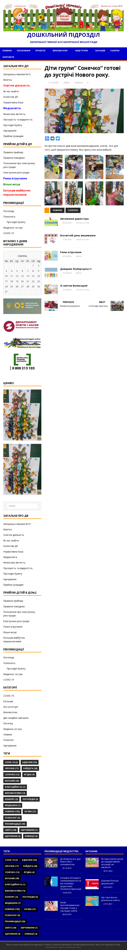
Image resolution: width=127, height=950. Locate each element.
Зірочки (12, 768)
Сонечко (73, 210)
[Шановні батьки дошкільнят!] (92, 887)
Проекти (40, 50)
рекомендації (15, 823)
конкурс (11, 799)
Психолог (8, 739)
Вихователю (60, 50)
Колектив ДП (10, 96)
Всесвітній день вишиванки (78, 235)
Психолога (9, 216)
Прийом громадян (13, 136)
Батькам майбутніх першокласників (16, 193)
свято (10, 830)
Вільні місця (11, 184)
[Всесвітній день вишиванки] (51, 242)
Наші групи (81, 50)
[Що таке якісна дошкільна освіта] (92, 904)
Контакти (8, 57)
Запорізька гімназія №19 (17, 74)
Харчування (9, 130)
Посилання (23, 50)
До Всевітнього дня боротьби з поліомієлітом (70, 861)
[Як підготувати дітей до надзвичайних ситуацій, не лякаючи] (92, 865)
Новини (7, 50)
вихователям (15, 793)
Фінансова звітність (14, 114)
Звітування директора (74, 218)
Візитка (7, 79)
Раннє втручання (70, 252)
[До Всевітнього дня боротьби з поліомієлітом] (51, 865)
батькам (12, 780)
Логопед (8, 723)
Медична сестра (12, 729)
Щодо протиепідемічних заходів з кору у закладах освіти (70, 906)
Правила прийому (13, 152)
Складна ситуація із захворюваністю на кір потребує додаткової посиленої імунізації (70, 883)
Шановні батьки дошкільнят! (110, 882)
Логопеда (8, 211)
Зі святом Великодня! (73, 285)
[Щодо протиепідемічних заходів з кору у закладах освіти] (51, 909)
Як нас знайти (11, 91)
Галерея (114, 50)
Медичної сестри (12, 227)
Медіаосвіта (12, 108)
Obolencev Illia (82, 222)
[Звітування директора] (51, 225)
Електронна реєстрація (16, 172)
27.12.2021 (54, 82)
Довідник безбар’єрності (75, 268)
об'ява (30, 811)
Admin (67, 82)
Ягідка (29, 774)
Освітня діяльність (16, 85)
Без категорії (10, 706)
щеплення (12, 836)
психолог (12, 817)
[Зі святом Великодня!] (51, 292)
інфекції (31, 836)
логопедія (30, 799)
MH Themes (77, 947)
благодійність (15, 787)
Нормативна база (13, 102)
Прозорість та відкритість (18, 119)
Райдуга (30, 768)
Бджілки (29, 762)
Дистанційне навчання (15, 717)
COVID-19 (8, 233)
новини (57, 210)
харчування (29, 830)
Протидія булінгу (12, 125)
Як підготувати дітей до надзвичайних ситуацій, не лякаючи (112, 863)
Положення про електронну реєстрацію (19, 165)
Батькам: (91, 851)
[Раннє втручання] (51, 258)
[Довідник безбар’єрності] (51, 275)
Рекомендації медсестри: (61, 851)
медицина (13, 805)
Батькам (100, 50)
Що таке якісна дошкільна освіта (110, 899)
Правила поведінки (14, 157)
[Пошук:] (22, 506)
